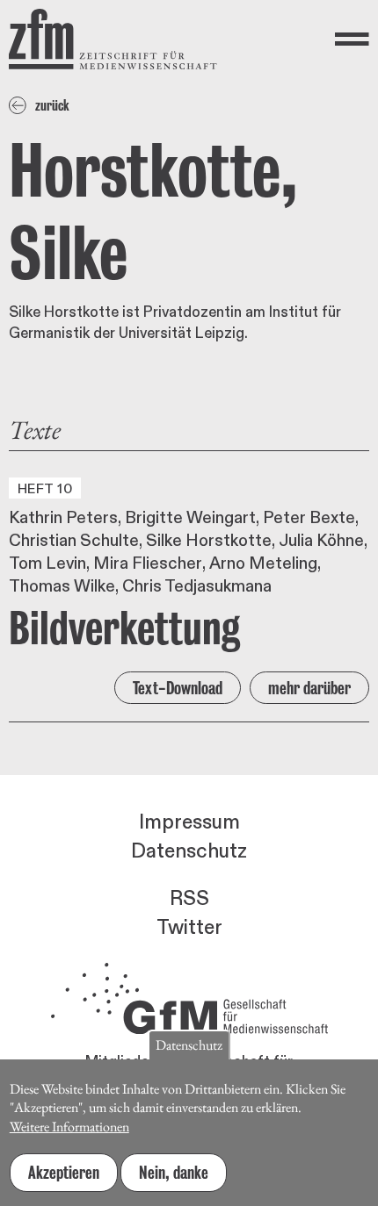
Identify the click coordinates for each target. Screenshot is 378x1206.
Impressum (189, 822)
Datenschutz (189, 851)
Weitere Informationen (69, 1126)
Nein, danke (173, 1172)
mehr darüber (309, 688)
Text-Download (177, 688)
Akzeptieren (63, 1172)
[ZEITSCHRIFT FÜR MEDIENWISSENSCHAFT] (113, 39)
